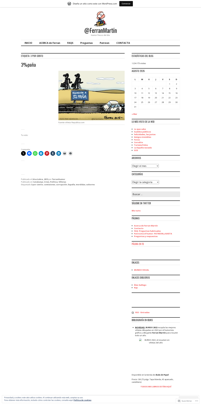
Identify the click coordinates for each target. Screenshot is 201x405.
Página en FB (138, 244)
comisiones (49, 184)
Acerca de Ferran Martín (146, 225)
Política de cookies (82, 400)
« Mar (134, 114)
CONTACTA (123, 43)
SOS (136, 150)
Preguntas (86, 43)
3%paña (28, 64)
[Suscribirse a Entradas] (133, 312)
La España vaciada (143, 147)
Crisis (46, 182)
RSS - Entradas (142, 312)
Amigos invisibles (142, 137)
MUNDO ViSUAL (141, 270)
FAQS (70, 43)
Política (54, 182)
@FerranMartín (100, 30)
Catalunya (38, 182)
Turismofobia (141, 145)
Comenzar (126, 4)
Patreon (104, 43)
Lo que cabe (140, 129)
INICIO (28, 43)
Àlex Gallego (140, 285)
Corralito (138, 142)
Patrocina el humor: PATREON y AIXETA (153, 233)
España (71, 184)
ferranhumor (58, 179)
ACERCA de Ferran (49, 43)
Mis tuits (136, 210)
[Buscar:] (156, 194)
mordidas (80, 184)
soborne (90, 184)
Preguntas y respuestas (146, 236)
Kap (136, 287)
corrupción (61, 184)
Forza (137, 139)
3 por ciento (37, 184)
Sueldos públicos (142, 131)
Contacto (138, 228)
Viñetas (62, 182)
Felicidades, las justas (145, 134)
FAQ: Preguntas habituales (147, 231)
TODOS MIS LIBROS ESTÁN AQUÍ (156, 386)
